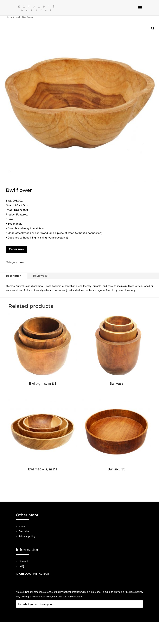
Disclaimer (25, 531)
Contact (23, 561)
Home (9, 17)
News (22, 526)
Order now (16, 249)
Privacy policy (27, 536)
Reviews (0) (40, 275)
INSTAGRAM (41, 573)
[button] (152, 28)
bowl (17, 17)
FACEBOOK (23, 573)
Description (13, 275)
